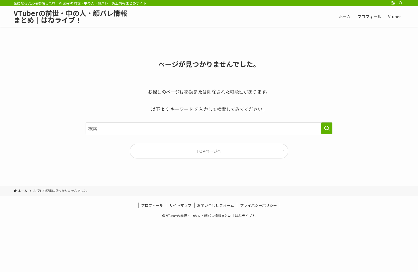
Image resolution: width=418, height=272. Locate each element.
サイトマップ (180, 205)
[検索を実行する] (326, 128)
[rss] (393, 3)
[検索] (400, 3)
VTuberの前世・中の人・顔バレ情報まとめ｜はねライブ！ (70, 16)
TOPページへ (208, 151)
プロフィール (152, 205)
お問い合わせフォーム (215, 205)
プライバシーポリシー (258, 205)
